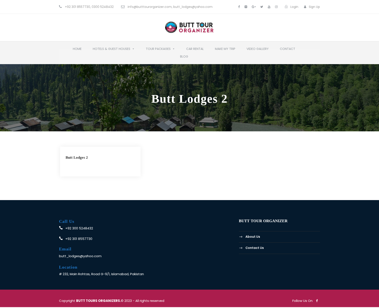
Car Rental (195, 50)
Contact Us (254, 248)
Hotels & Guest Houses (111, 50)
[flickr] (246, 7)
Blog (184, 57)
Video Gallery (258, 50)
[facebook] (239, 7)
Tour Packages (158, 50)
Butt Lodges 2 (77, 157)
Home (77, 50)
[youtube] (269, 7)
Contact (287, 50)
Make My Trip (225, 50)
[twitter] (261, 7)
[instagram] (276, 7)
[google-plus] (254, 7)
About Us (252, 236)
